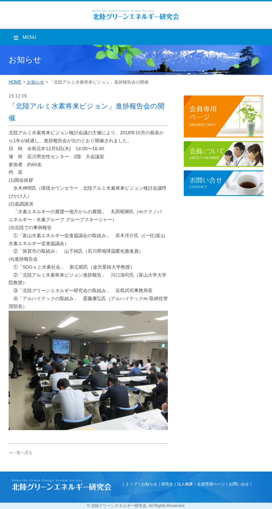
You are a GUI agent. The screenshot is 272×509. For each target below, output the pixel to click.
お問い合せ (239, 484)
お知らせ (35, 82)
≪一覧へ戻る (21, 452)
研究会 (167, 484)
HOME (15, 82)
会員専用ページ (211, 484)
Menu (29, 37)
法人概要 (185, 484)
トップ (131, 484)
